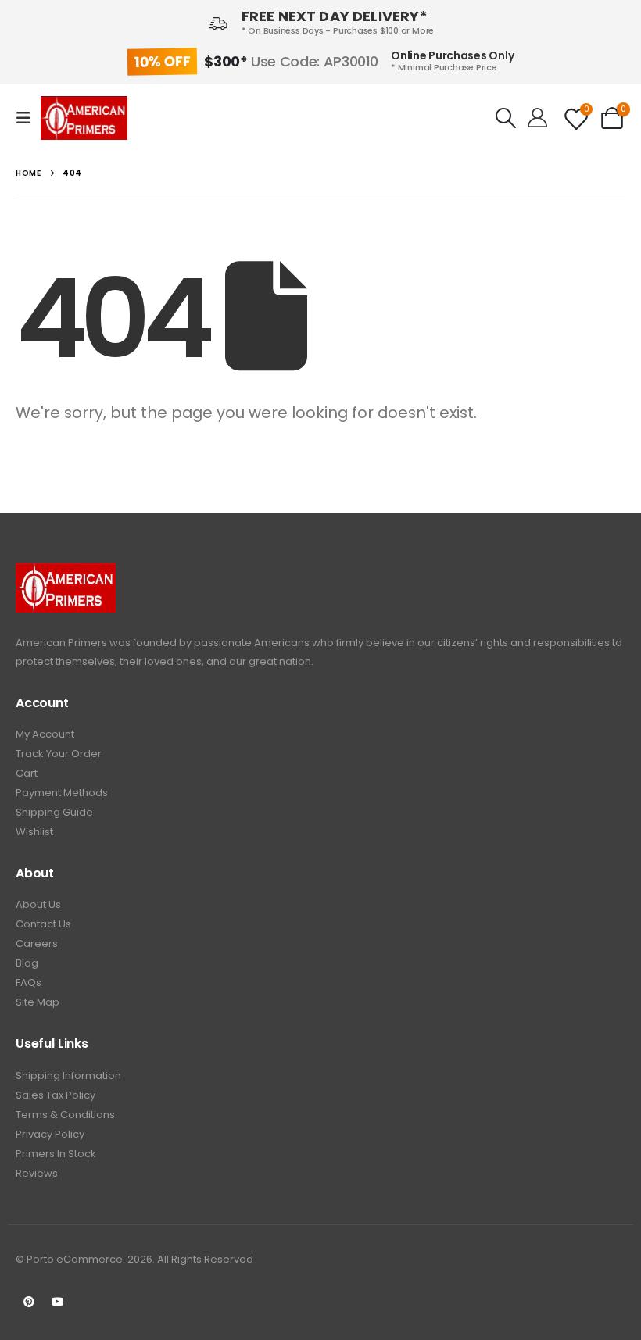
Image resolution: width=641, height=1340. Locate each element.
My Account (45, 734)
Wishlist (34, 831)
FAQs (28, 982)
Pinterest (29, 1301)
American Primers (61, 642)
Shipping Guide (54, 812)
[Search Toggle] (505, 118)
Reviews (37, 1173)
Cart (27, 773)
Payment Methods (62, 792)
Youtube (58, 1301)
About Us (38, 904)
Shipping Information (68, 1075)
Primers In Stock (56, 1153)
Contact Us (43, 924)
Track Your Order (59, 753)
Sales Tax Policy (55, 1095)
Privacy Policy (50, 1134)
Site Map (37, 1002)
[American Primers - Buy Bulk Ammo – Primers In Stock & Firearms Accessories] (84, 118)
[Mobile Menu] (28, 118)
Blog (27, 963)
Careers (37, 943)
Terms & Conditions (65, 1114)
